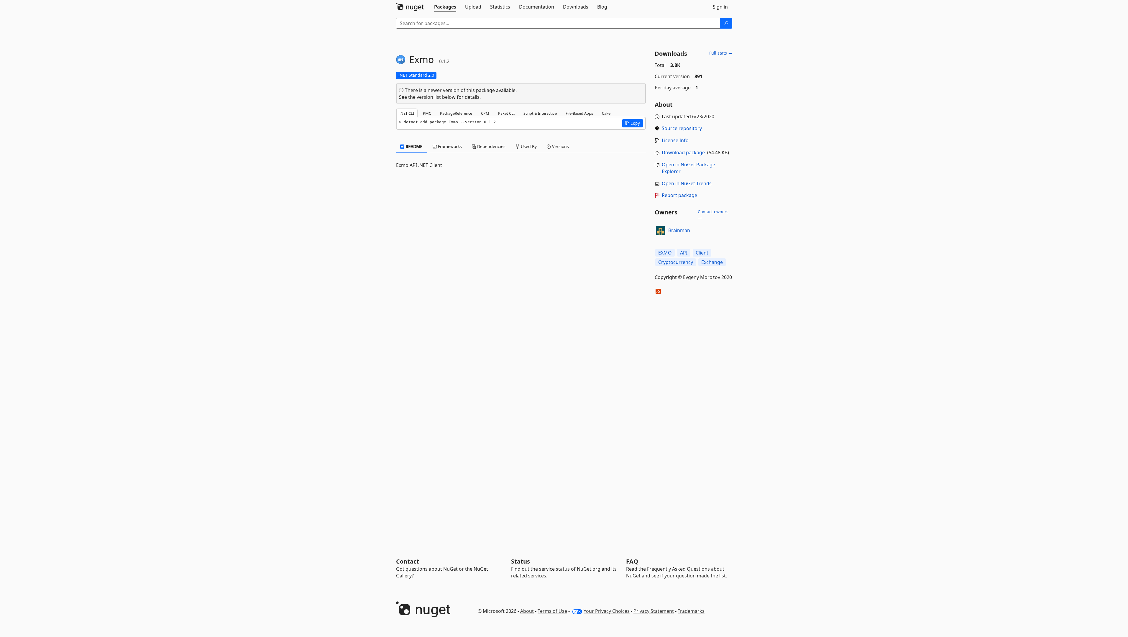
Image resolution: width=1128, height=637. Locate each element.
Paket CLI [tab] (506, 113)
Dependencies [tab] (490, 146)
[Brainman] (660, 230)
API (683, 252)
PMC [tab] (427, 113)
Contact (407, 561)
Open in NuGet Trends (687, 183)
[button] (632, 123)
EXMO (665, 252)
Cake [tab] (606, 113)
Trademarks (691, 611)
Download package (683, 152)
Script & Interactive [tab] (540, 113)
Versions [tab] (560, 146)
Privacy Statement (653, 611)
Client (702, 252)
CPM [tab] (485, 113)
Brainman (679, 230)
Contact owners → (713, 214)
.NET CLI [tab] (407, 113)
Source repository (682, 128)
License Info (675, 140)
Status (520, 561)
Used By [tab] (528, 146)
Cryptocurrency (675, 262)
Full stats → (720, 53)
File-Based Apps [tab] (579, 113)
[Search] (726, 23)
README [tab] (414, 146)
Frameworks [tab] (449, 146)
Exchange (712, 262)
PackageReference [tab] (456, 113)
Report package (679, 195)
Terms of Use (552, 611)
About (527, 611)
